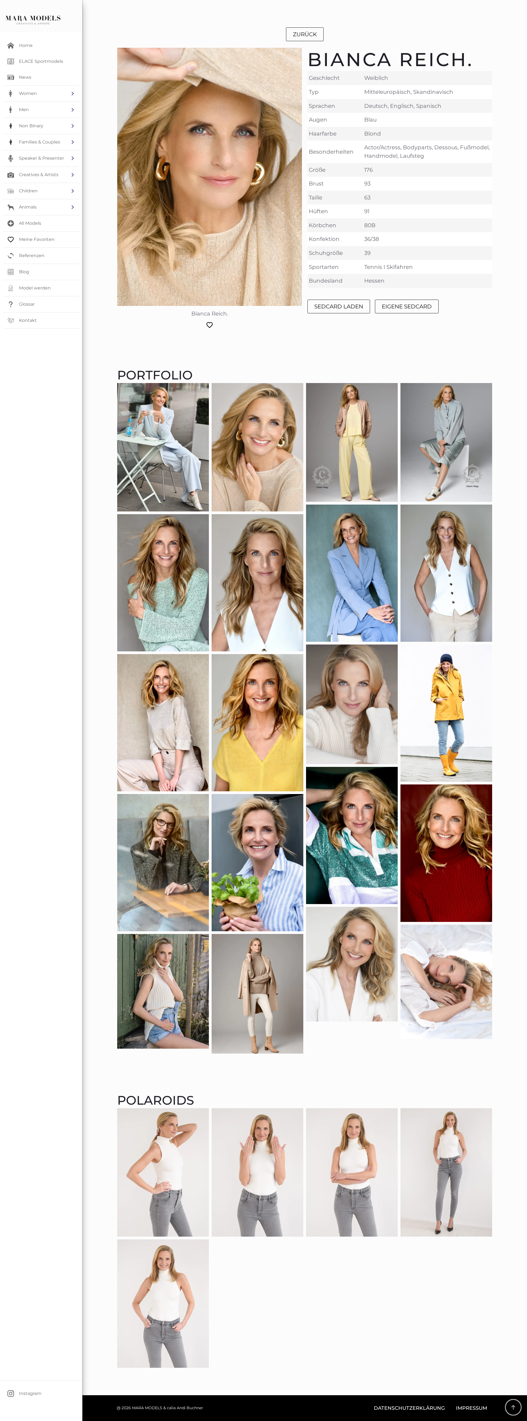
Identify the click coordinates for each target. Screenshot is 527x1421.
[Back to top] (513, 1407)
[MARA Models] (32, 20)
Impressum (471, 1408)
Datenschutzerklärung (409, 1408)
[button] (41, 94)
